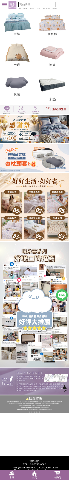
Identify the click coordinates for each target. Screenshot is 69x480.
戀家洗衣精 (46, 8)
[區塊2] (34, 190)
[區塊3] (57, 190)
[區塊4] (11, 224)
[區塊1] (11, 190)
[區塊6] (57, 224)
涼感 (38, 8)
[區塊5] (34, 224)
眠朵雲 (32, 8)
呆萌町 (55, 8)
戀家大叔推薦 (23, 8)
